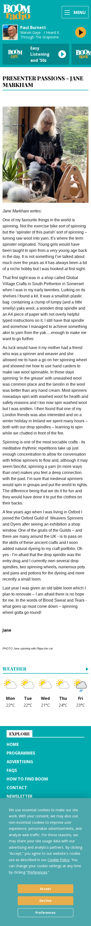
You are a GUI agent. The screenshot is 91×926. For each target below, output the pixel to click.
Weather (14, 669)
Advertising (20, 761)
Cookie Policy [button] (59, 859)
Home (13, 744)
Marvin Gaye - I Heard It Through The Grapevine (39, 34)
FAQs (12, 770)
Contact (17, 787)
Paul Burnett (33, 27)
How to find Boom (27, 779)
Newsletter (19, 796)
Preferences (45, 912)
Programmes (21, 753)
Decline (45, 901)
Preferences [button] (37, 872)
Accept (45, 889)
